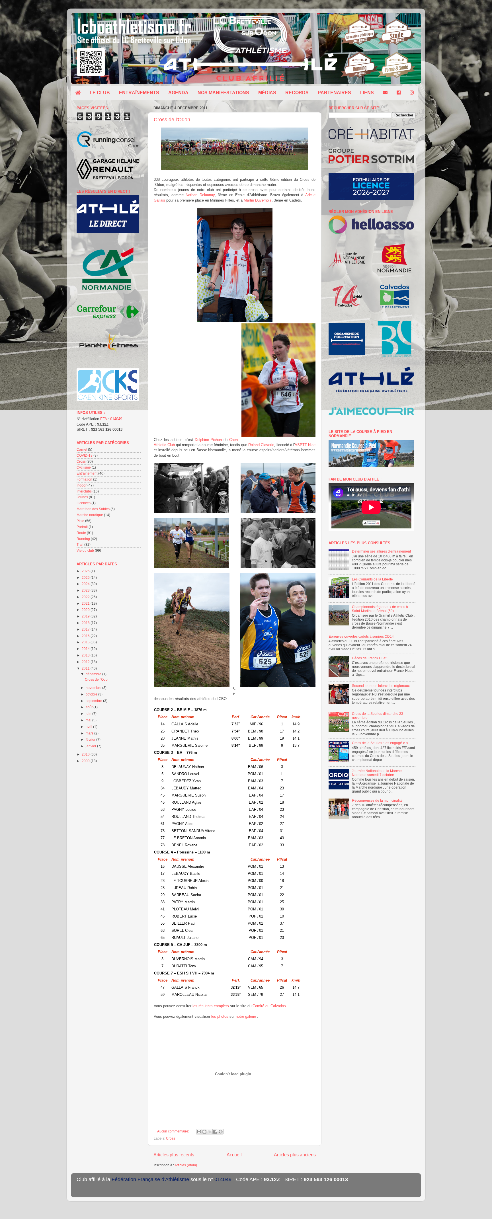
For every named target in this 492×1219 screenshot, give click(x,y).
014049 (116, 419)
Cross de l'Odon (172, 119)
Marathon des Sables (93, 509)
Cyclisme (84, 467)
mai (89, 720)
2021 (86, 603)
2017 (86, 629)
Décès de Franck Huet (369, 658)
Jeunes (82, 497)
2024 (86, 584)
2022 (86, 597)
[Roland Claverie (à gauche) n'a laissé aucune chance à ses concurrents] (191, 543)
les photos (219, 1016)
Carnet (82, 449)
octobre (92, 694)
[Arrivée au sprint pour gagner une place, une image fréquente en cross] (277, 630)
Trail (80, 544)
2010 (86, 754)
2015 (86, 642)
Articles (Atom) (186, 1165)
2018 (86, 623)
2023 (86, 590)
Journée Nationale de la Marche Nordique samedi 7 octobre (377, 773)
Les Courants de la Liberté (372, 579)
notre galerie (246, 1016)
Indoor (82, 485)
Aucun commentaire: (173, 1131)
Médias (267, 92)
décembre (94, 674)
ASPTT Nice (305, 445)
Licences (84, 503)
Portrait (82, 527)
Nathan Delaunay (200, 195)
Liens (367, 92)
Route (81, 533)
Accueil (234, 1154)
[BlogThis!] (204, 1131)
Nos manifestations (223, 92)
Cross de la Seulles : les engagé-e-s (380, 743)
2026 (86, 571)
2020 (86, 609)
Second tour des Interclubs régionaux (381, 686)
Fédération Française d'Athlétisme (150, 1179)
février (91, 739)
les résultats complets (210, 1006)
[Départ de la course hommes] (234, 169)
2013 (86, 655)
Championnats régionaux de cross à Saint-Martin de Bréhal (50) (380, 609)
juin (89, 713)
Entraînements (139, 92)
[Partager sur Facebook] (215, 1131)
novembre (94, 687)
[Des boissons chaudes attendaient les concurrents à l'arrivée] (191, 488)
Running (83, 539)
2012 (86, 662)
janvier (91, 746)
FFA (103, 419)
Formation (84, 479)
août (89, 707)
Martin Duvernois (258, 200)
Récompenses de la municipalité (377, 800)
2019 (86, 616)
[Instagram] (411, 93)
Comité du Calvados (269, 1006)
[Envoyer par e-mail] (199, 1131)
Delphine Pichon (208, 440)
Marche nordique (90, 515)
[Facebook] (398, 93)
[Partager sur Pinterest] (221, 1131)
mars (90, 733)
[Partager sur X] (210, 1131)
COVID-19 (85, 455)
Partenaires (334, 92)
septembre (94, 701)
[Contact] (385, 93)
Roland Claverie (261, 445)
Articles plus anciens (295, 1154)
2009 (86, 761)
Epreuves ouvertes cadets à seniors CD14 (361, 636)
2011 (86, 668)
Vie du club (85, 550)
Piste (80, 521)
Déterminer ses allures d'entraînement (381, 551)
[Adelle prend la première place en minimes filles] (278, 381)
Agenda (178, 92)
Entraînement (87, 473)
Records (297, 92)
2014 (86, 648)
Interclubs (84, 491)
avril (89, 726)
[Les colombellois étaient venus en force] (191, 630)
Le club (100, 92)
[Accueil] (78, 93)
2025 (86, 577)
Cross (170, 1138)
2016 (86, 636)
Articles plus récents (173, 1154)
